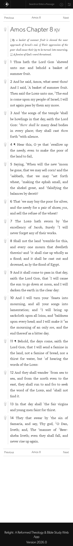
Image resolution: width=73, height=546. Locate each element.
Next (66, 18)
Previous (9, 18)
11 (11, 54)
